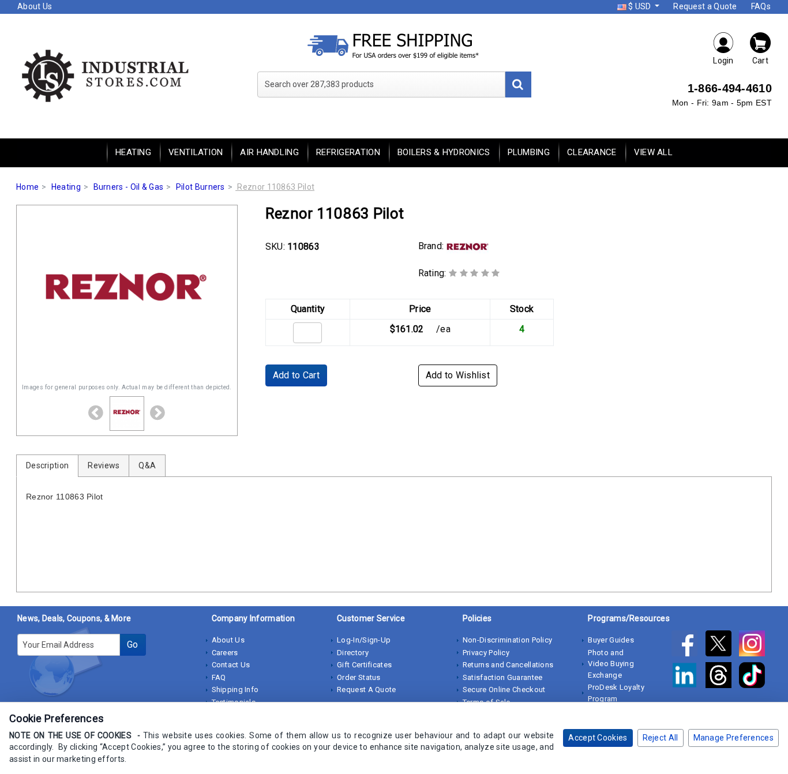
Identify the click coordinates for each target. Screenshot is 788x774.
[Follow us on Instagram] (755, 645)
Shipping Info (235, 689)
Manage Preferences (733, 737)
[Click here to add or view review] (474, 273)
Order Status (359, 677)
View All (653, 152)
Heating (133, 152)
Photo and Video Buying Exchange (611, 663)
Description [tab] (47, 465)
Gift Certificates (364, 664)
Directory (353, 652)
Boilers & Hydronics (443, 152)
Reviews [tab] (103, 465)
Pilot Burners (200, 186)
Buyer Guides (611, 640)
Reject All (660, 737)
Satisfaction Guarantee (503, 677)
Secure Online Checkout (504, 689)
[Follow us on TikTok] (755, 677)
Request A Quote (366, 689)
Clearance (592, 152)
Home (27, 186)
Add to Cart (296, 375)
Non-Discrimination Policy (508, 640)
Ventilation (195, 152)
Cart (760, 60)
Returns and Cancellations (508, 664)
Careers (225, 652)
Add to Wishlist (458, 375)
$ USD (639, 6)
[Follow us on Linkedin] (688, 677)
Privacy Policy (486, 652)
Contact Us (231, 664)
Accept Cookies (597, 737)
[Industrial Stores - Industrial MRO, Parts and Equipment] (104, 75)
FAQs (761, 6)
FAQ (219, 677)
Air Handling (269, 152)
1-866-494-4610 (730, 88)
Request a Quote (705, 6)
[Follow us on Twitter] (722, 645)
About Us (34, 6)
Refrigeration (348, 152)
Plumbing (529, 152)
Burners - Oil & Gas (128, 186)
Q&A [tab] (147, 465)
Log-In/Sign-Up (364, 640)
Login (723, 60)
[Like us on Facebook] (688, 645)
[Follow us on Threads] (722, 677)
